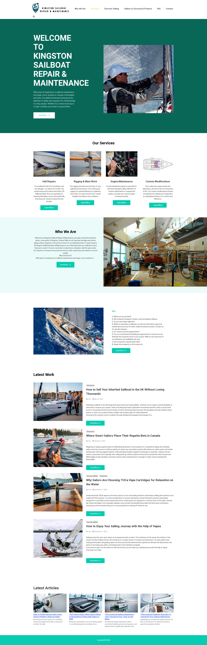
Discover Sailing (111, 8)
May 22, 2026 (98, 399)
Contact (169, 8)
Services (95, 8)
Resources (90, 385)
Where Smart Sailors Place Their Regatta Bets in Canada (123, 436)
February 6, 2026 (99, 441)
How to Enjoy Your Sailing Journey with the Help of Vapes (123, 526)
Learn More (42, 115)
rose (89, 399)
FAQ (159, 8)
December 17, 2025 (100, 490)
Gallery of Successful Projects (138, 8)
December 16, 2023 (100, 531)
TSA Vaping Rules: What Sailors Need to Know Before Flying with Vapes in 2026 (85, 616)
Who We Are (80, 8)
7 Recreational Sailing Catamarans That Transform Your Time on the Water (119, 616)
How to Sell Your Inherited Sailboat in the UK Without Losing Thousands (125, 392)
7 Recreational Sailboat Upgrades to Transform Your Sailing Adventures (155, 615)
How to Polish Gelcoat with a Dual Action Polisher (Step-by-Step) (47, 615)
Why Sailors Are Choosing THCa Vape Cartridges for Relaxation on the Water (129, 482)
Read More (64, 264)
